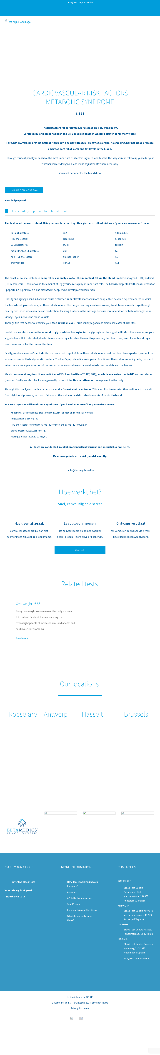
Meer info (80, 550)
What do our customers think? (79, 918)
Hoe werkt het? (80, 491)
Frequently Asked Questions (82, 910)
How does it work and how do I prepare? (82, 884)
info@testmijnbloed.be (80, 2)
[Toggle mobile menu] (154, 22)
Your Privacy (73, 904)
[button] (80, 211)
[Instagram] (138, 972)
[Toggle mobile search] (148, 22)
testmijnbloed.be (76, 997)
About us (72, 892)
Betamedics (58, 1002)
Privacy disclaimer (80, 1008)
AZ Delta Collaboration (79, 897)
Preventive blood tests (23, 881)
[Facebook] (134, 972)
